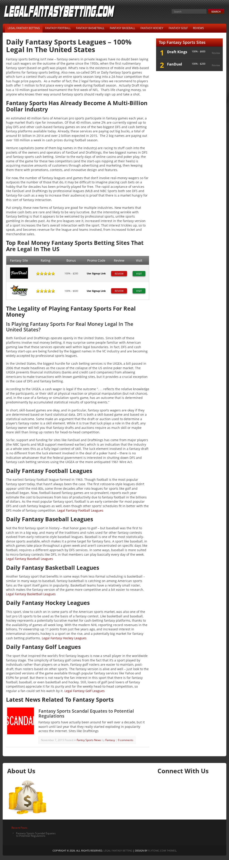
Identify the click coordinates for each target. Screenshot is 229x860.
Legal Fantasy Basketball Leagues (31, 594)
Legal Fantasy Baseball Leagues (29, 559)
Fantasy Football (58, 28)
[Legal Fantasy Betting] (60, 17)
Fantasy (110, 740)
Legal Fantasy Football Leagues (80, 510)
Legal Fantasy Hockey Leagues (64, 638)
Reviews (198, 28)
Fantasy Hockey (151, 28)
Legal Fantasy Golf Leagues (84, 691)
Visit (139, 273)
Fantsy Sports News (89, 740)
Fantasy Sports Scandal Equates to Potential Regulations (86, 713)
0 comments (125, 740)
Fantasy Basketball (90, 28)
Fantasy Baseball (122, 28)
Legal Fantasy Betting (24, 28)
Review (119, 273)
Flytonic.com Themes (162, 850)
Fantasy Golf (178, 28)
